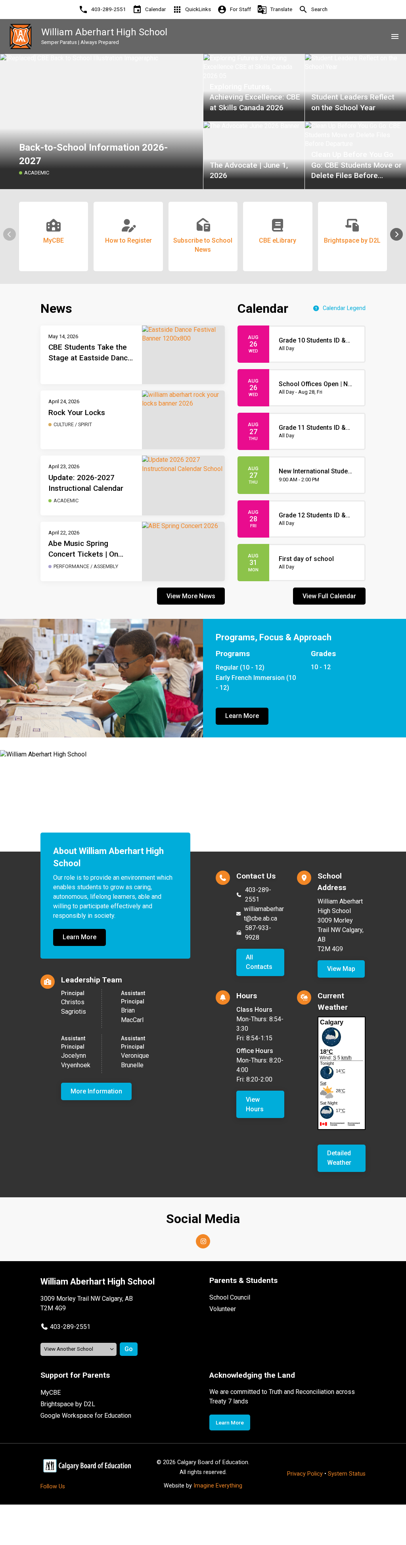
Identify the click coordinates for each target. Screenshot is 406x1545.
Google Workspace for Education (85, 1415)
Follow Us (52, 1486)
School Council (229, 1297)
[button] (396, 234)
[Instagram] (203, 1241)
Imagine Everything (217, 1485)
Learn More (242, 716)
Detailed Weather (339, 1157)
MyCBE (50, 1392)
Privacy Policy (305, 1473)
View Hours (255, 1104)
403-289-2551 (258, 894)
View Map (341, 969)
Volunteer (222, 1309)
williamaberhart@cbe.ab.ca (264, 913)
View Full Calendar (329, 596)
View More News (191, 596)
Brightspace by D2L (67, 1404)
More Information (96, 1091)
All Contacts (259, 962)
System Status (347, 1473)
